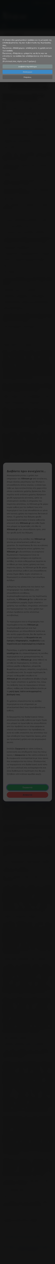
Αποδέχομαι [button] (27, 72)
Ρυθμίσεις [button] (27, 77)
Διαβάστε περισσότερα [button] (27, 66)
